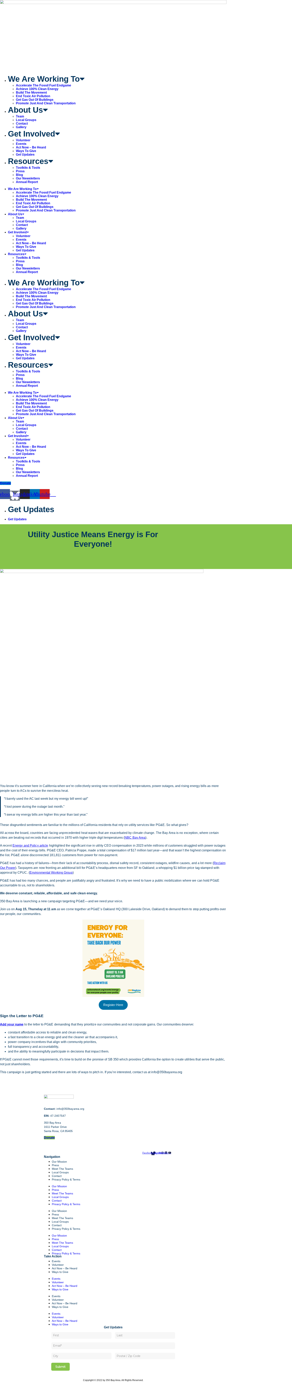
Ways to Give (26, 151)
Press (20, 171)
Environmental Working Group (51, 872)
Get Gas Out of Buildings (34, 99)
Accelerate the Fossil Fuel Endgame (43, 85)
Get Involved (31, 133)
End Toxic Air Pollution (33, 96)
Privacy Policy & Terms (66, 1179)
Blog (19, 174)
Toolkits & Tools (28, 167)
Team (20, 116)
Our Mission (59, 1161)
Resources (28, 161)
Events (21, 143)
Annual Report (27, 182)
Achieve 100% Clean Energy (37, 89)
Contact (22, 123)
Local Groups (26, 120)
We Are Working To (44, 79)
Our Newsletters (28, 178)
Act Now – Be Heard (31, 147)
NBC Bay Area (135, 837)
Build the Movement (31, 92)
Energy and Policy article (30, 845)
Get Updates (25, 154)
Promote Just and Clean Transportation (46, 103)
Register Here (113, 1005)
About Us (25, 110)
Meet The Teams (62, 1193)
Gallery (21, 127)
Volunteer (23, 140)
